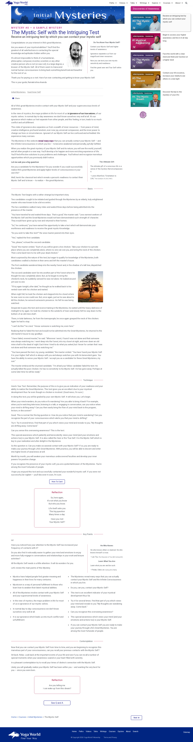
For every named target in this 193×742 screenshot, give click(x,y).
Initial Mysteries (18, 92)
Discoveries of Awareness (146, 8)
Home (14, 717)
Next (135, 718)
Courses (166, 3)
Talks (132, 3)
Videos (122, 3)
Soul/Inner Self (34, 92)
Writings (143, 3)
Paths (111, 3)
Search (135, 731)
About (177, 3)
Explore (155, 3)
